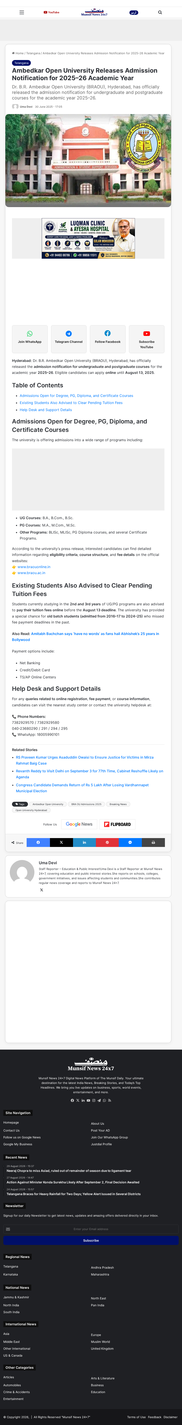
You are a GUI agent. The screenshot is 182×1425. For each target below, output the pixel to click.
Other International (16, 1348)
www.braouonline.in (34, 567)
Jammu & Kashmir (16, 1297)
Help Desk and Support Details (46, 410)
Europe (96, 1335)
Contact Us (11, 1130)
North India (11, 1305)
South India (11, 1312)
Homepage (11, 1122)
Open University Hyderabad (31, 810)
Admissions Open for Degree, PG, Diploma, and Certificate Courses (76, 395)
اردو (133, 12)
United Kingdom (102, 1348)
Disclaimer (171, 1417)
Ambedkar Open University (48, 804)
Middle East (11, 1341)
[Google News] (79, 824)
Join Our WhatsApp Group (109, 1137)
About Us (97, 1123)
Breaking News (118, 804)
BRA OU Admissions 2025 (86, 804)
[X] (41, 890)
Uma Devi (26, 106)
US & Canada (12, 1355)
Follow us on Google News (22, 1137)
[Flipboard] (117, 824)
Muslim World (100, 1341)
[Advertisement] (91, 29)
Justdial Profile (101, 1144)
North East (98, 1298)
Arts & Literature (103, 1378)
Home (19, 53)
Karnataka (10, 1274)
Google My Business (17, 1144)
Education (98, 1392)
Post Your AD (100, 1130)
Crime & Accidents (16, 1392)
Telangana (33, 53)
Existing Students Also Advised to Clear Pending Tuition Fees (71, 402)
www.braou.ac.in (31, 573)
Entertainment (13, 1399)
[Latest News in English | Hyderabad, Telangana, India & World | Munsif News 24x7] (94, 12)
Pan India (97, 1305)
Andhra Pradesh (102, 1267)
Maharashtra (100, 1274)
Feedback (154, 1417)
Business (97, 1385)
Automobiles (12, 1385)
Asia (6, 1334)
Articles (8, 1377)
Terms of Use (136, 1417)
